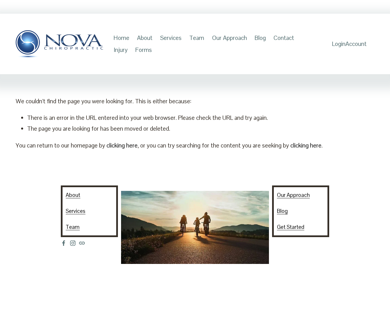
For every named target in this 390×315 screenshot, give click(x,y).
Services (171, 38)
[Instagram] (73, 243)
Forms (143, 50)
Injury (121, 50)
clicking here (122, 145)
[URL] (82, 243)
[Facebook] (64, 243)
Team (196, 38)
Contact (284, 38)
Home (121, 38)
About (144, 38)
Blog (260, 38)
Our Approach (229, 38)
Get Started (290, 227)
